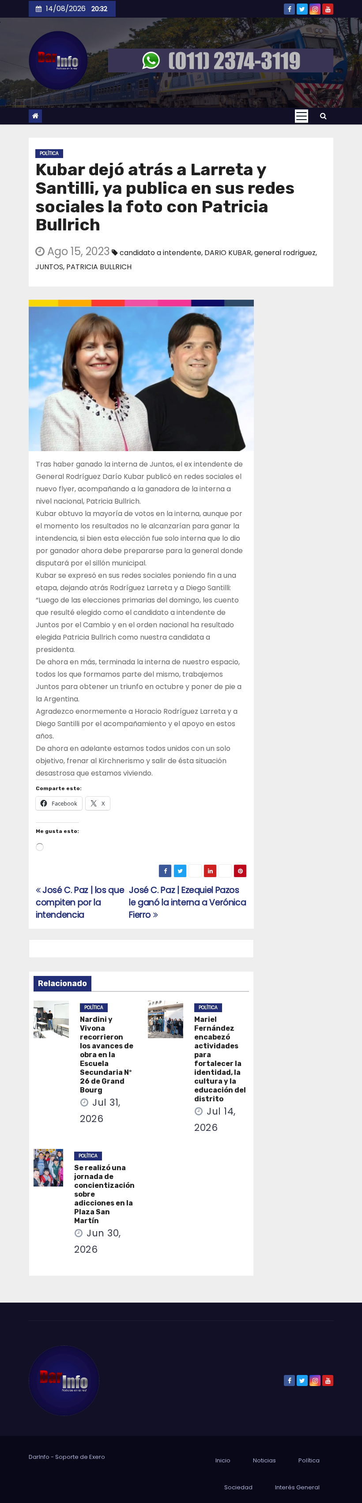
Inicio (222, 1460)
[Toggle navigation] (301, 116)
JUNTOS (49, 267)
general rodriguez (285, 253)
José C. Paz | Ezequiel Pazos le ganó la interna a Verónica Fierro (187, 902)
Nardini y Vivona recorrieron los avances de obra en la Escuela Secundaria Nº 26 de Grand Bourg (106, 1054)
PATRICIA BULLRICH (99, 267)
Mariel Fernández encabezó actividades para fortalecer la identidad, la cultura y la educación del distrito (220, 1059)
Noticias (264, 1460)
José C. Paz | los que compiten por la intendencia (80, 902)
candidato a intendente (160, 253)
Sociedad (238, 1487)
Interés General (297, 1487)
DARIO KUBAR (227, 253)
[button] (323, 116)
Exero (97, 1457)
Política (49, 153)
